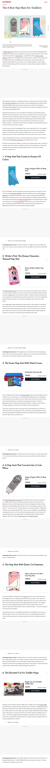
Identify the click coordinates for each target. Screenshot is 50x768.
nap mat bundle (25, 395)
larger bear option (33, 516)
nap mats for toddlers (10, 103)
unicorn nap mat (22, 516)
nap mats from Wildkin (16, 193)
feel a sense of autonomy (17, 140)
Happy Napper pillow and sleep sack (13, 500)
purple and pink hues (24, 199)
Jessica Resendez (44, 46)
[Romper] (6, 2)
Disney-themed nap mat (10, 291)
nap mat (25, 596)
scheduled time (19, 55)
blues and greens (20, 201)
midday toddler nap (8, 51)
